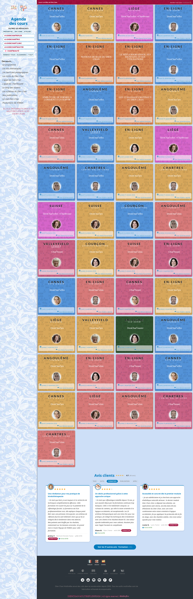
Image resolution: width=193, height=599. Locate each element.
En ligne (18, 31)
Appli (135, 481)
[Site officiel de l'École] (13, 8)
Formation (112, 481)
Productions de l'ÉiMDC (13, 103)
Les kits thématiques (11, 68)
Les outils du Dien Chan (13, 76)
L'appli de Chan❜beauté (12, 84)
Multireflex (124, 596)
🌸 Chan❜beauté (12, 51)
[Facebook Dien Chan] (105, 580)
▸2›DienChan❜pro (12, 39)
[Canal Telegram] (82, 580)
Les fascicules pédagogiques (15, 72)
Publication (124, 481)
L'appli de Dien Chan (11, 80)
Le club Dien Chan (10, 99)
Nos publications (9, 95)
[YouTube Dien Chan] (88, 580)
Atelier (27, 31)
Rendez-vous (9, 54)
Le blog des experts (11, 88)
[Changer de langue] (23, 8)
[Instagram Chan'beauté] (99, 580)
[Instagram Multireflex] (93, 580)
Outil (102, 481)
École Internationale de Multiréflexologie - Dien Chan (18, 111)
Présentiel (8, 31)
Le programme (9, 65)
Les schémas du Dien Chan (14, 91)
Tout (30, 54)
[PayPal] (110, 580)
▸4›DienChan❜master (14, 47)
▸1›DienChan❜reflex (13, 35)
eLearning (21, 54)
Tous (94, 481)
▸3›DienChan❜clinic (13, 43)
